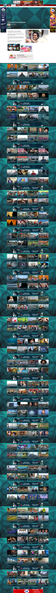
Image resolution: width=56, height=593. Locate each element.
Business (24, 5)
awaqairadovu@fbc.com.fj (14, 25)
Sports (18, 5)
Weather (15, 6)
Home (9, 5)
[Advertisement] (28, 13)
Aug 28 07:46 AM (10, 6)
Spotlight (41, 5)
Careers (35, 5)
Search (18, 6)
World (29, 5)
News (13, 5)
